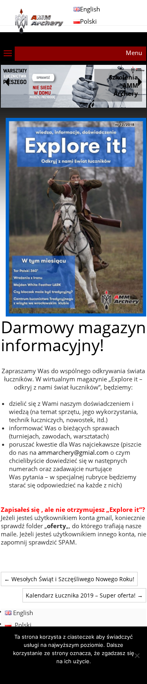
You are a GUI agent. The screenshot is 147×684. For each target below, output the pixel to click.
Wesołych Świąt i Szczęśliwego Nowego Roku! (69, 579)
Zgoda (74, 672)
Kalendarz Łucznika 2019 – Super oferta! (84, 595)
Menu (134, 53)
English (90, 9)
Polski (88, 21)
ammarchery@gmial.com (73, 452)
